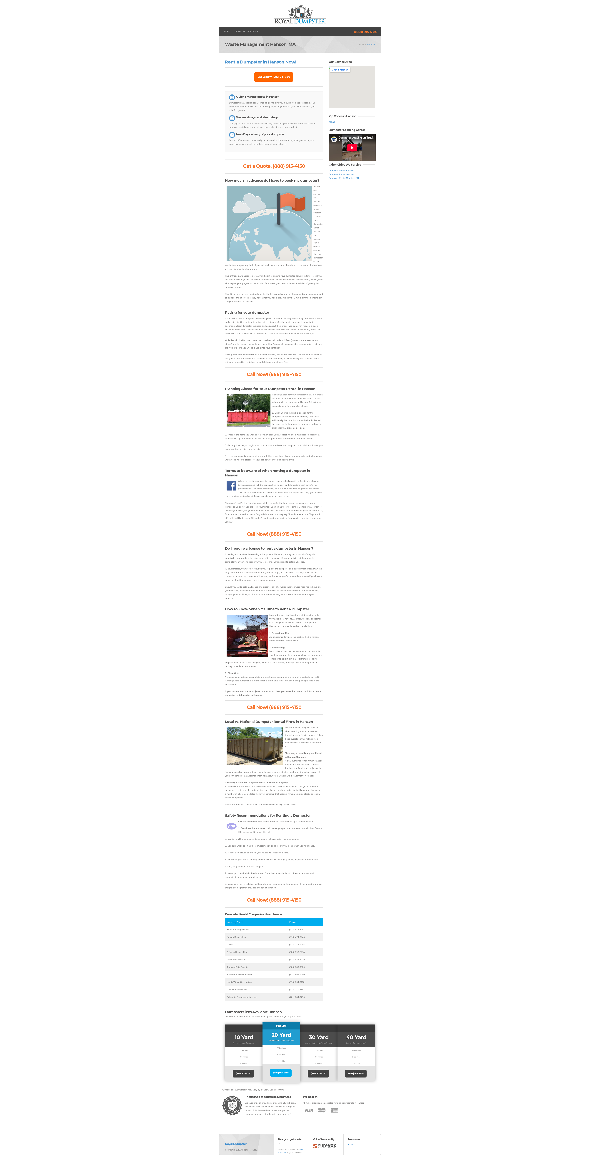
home (361, 45)
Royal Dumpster (236, 1144)
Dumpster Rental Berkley (341, 170)
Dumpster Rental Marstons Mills (344, 178)
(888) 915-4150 (365, 32)
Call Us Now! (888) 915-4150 (274, 76)
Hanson (371, 45)
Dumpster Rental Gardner (341, 174)
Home (227, 31)
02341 (332, 122)
